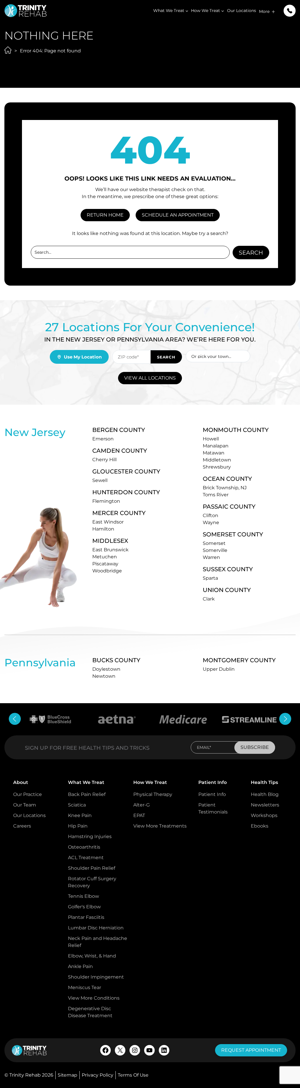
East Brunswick (110, 549)
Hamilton (103, 529)
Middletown (217, 460)
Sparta (210, 578)
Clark (209, 599)
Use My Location (83, 357)
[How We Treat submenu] (222, 10)
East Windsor (108, 522)
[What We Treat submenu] (186, 10)
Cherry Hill (104, 459)
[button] (290, 10)
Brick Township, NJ (225, 487)
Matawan (213, 453)
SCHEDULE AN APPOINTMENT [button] (178, 215)
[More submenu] (273, 11)
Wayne (211, 522)
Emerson (103, 439)
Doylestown (106, 669)
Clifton (210, 515)
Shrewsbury (217, 467)
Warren (211, 557)
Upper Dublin (219, 669)
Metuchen (104, 557)
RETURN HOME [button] (105, 215)
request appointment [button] (251, 1050)
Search (251, 252)
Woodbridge (107, 571)
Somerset (214, 543)
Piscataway (105, 564)
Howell (211, 439)
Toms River (216, 494)
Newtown (103, 676)
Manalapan (216, 446)
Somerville (215, 550)
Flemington (106, 501)
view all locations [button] (150, 378)
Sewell (100, 480)
